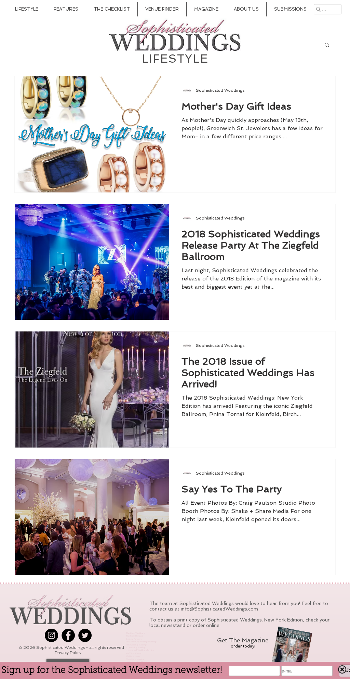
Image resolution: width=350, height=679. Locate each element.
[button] (327, 45)
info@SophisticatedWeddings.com (219, 609)
